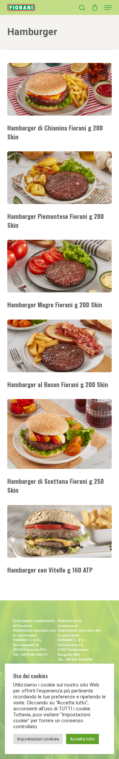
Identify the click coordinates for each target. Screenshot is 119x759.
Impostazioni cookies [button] (38, 738)
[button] (108, 7)
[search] (82, 7)
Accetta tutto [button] (82, 738)
